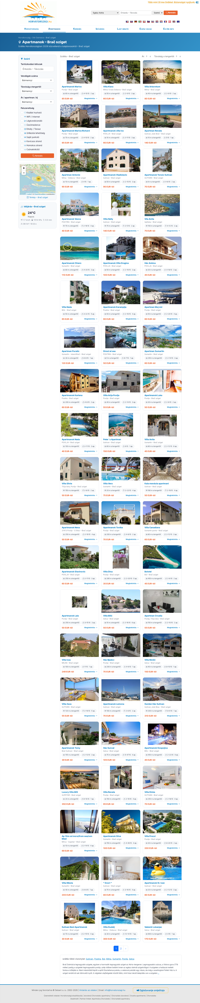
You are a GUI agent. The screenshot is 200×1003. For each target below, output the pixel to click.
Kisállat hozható (34, 112)
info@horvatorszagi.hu (115, 990)
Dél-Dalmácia (38, 38)
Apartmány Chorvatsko (101, 999)
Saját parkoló (33, 137)
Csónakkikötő (33, 149)
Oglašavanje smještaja (152, 990)
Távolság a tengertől (31, 86)
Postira (97, 959)
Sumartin (116, 959)
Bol (103, 959)
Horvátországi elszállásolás (71, 996)
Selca (131, 959)
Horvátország (31, 29)
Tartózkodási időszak (31, 64)
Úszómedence (33, 125)
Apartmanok (54, 29)
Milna (108, 959)
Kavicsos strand (34, 141)
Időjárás (100, 29)
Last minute (123, 29)
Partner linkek (85, 999)
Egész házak (146, 29)
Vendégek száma (29, 76)
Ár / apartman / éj (29, 97)
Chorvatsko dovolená (120, 996)
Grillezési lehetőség (36, 133)
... (158, 973)
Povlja (125, 959)
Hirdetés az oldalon (88, 990)
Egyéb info (168, 29)
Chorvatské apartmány (121, 999)
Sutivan (89, 959)
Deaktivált (74, 999)
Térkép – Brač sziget (38, 197)
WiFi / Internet (33, 116)
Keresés (172, 13)
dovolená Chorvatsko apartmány (97, 996)
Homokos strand (34, 145)
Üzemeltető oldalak (52, 996)
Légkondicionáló (34, 120)
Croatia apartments (138, 996)
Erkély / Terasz (34, 129)
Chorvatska (151, 996)
